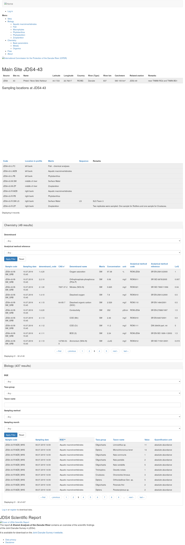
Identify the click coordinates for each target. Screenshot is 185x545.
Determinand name (78, 266)
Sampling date (29, 266)
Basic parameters (20, 43)
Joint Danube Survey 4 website (48, 532)
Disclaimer (9, 542)
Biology (11, 21)
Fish (15, 26)
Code (5, 161)
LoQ (177, 266)
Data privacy (10, 539)
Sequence (83, 161)
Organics (17, 48)
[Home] (8, 3)
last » (126, 351)
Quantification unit (163, 439)
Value (147, 439)
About (10, 53)
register (13, 509)
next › (115, 351)
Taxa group (9, 387)
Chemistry (12, 40)
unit (124, 266)
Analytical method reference (17, 246)
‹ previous (71, 351)
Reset (21, 259)
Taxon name (9, 398)
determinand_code (47, 266)
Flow (10, 51)
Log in (10, 11)
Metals (16, 45)
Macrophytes (18, 29)
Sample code (11, 266)
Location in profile (33, 161)
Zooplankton (18, 37)
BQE (6, 375)
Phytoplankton (19, 35)
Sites (10, 18)
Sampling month (11, 422)
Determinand (10, 234)
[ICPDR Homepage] (34, 57)
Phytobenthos (19, 32)
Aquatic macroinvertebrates (25, 24)
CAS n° (62, 266)
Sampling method (12, 410)
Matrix (51, 161)
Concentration (113, 266)
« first (59, 351)
